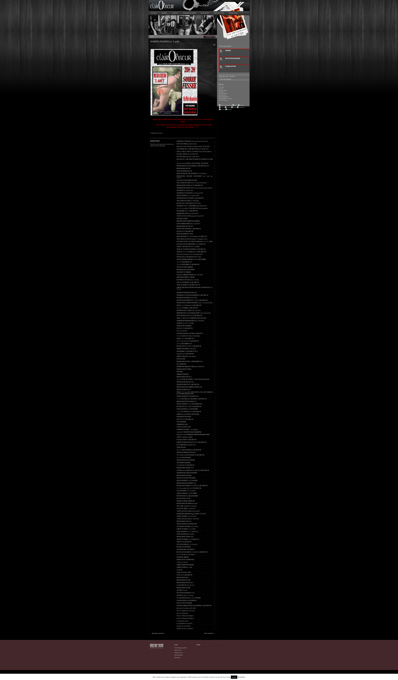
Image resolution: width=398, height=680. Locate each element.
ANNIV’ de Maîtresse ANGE (184, 437)
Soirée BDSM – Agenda (225, 98)
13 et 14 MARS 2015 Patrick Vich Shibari (188, 336)
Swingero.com (178, 653)
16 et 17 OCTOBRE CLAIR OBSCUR (187, 308)
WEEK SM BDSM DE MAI (184, 171)
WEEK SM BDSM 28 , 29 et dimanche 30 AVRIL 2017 (192, 236)
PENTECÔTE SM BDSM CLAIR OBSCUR (189, 229)
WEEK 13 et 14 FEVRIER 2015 (185, 338)
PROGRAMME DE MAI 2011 (185, 582)
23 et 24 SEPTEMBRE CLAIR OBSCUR (188, 264)
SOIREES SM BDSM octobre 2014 (186, 349)
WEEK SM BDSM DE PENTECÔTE (187, 524)
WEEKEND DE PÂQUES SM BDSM (187, 473)
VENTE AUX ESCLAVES (184, 427)
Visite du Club (219, 13)
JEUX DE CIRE (181, 359)
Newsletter (233, 13)
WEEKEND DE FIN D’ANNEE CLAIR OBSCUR (190, 198)
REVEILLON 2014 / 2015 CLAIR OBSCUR (189, 346)
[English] (241, 105)
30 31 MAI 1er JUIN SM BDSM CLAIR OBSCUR (190, 455)
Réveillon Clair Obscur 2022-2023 (186, 608)
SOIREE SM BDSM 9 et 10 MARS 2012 (188, 539)
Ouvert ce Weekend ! (182, 613)
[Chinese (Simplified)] (225, 105)
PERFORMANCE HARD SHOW (186, 269)
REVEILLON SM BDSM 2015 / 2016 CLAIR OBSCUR (192, 300)
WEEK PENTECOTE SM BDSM (186, 460)
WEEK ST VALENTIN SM (184, 542)
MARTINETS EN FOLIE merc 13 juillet (188, 280)
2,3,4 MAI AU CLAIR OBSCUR (185, 465)
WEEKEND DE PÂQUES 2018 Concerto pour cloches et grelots (194, 188)
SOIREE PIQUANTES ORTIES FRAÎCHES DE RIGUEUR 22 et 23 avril (195, 288)
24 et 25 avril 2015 (182, 331)
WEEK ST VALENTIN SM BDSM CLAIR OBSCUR (191, 249)
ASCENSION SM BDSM (183, 463)
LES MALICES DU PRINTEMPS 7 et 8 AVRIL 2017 (191, 244)
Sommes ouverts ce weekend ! (185, 628)
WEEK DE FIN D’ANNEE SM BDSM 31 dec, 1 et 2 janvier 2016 (194, 303)
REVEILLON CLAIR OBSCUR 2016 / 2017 (189, 257)
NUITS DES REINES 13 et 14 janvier (187, 544)
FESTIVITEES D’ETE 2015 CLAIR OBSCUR (189, 315)
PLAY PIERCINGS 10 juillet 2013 (186, 445)
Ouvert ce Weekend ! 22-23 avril (186, 611)
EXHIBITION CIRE (182, 424)
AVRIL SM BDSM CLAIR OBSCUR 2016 (188, 285)
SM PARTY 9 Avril (182, 590)
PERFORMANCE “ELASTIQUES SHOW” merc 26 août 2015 (194, 313)
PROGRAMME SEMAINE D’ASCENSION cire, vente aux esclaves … (195, 177)
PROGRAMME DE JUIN (183, 168)
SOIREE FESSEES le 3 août (164, 41)
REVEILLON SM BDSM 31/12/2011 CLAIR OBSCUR (192, 552)
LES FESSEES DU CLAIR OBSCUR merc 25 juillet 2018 (193, 149)
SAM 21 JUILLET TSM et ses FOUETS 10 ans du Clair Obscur (194, 151)
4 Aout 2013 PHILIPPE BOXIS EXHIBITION (189, 432)
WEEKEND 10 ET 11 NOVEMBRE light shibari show (192, 206)
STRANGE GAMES (182, 218)
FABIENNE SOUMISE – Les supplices (187, 429)
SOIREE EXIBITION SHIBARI (185, 565)
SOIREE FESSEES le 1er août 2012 (186, 516)
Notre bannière (178, 655)
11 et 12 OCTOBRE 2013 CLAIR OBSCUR (189, 411)
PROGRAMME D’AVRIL (184, 588)
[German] (228, 107)
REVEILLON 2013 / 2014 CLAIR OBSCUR (189, 406)
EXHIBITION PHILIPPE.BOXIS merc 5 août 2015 (190, 321)
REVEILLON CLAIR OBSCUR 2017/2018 (189, 203)
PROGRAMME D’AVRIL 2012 (185, 537)
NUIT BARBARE (181, 422)
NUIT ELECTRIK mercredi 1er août (187, 144)
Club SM (221, 87)
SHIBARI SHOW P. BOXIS (184, 369)
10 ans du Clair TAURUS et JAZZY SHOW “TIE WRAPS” (193, 163)
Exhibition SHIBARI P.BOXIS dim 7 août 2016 (190, 275)
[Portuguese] (241, 107)
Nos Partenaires (223, 94)
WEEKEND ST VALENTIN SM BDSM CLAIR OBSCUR (192, 295)
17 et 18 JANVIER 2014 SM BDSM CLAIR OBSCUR (192, 399)
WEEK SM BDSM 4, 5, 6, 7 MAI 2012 (187, 531)
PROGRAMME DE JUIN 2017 (185, 226)
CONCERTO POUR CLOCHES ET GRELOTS (189, 333)
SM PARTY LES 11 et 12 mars (185, 595)
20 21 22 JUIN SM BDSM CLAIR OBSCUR (189, 450)
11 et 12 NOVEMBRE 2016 (184, 262)
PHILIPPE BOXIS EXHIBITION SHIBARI (188, 221)
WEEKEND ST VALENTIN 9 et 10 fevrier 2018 (190, 193)
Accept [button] (234, 677)
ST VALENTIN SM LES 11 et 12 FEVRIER (189, 598)
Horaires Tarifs (223, 90)
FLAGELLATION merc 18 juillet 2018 (187, 154)
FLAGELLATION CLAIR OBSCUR (186, 439)
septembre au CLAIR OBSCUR (185, 354)
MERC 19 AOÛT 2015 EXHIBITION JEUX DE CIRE (191, 318)
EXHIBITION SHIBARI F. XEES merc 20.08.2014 (190, 366)
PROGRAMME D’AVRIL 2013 (185, 468)
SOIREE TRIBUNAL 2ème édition (186, 356)
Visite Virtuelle (223, 100)
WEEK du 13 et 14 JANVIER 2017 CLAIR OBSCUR (191, 252)
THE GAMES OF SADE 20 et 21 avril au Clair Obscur (192, 183)
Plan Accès (205, 13)
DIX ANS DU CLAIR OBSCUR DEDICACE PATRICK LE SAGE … (195, 160)
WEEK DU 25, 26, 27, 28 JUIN (185, 323)
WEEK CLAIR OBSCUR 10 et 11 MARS (188, 246)
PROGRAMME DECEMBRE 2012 (186, 483)
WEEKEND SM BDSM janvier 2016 (187, 297)
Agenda (164, 13)
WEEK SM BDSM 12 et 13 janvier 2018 (188, 195)
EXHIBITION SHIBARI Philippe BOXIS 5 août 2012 (191, 514)
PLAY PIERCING (181, 364)
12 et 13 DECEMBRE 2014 (184, 343)
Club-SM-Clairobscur (158, 647)
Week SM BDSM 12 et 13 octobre (186, 491)
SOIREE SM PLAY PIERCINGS (185, 559)
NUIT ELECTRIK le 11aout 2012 (186, 508)
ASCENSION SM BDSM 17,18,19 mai (187, 526)
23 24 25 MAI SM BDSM (184, 457)
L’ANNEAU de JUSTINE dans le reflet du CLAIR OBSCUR (193, 470)
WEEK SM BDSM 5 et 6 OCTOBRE (187, 493)
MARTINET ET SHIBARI (184, 272)
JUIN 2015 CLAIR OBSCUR (185, 328)
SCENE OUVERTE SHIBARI (185, 267)
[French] (222, 107)
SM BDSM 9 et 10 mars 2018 (185, 190)
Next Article (209, 633)
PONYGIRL (180, 371)
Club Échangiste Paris (180, 648)
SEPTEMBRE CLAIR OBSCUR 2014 (187, 351)
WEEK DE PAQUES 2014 (184, 389)
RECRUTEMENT (224, 97)
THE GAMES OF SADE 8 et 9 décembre (188, 201)
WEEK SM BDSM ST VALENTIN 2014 (188, 396)
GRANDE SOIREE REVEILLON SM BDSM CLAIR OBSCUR (194, 605)
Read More (241, 677)
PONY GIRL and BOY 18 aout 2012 (187, 506)
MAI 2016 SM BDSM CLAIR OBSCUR (188, 282)
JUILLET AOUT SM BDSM (184, 603)
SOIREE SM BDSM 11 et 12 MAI (186, 529)
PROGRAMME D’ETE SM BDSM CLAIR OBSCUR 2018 (193, 166)
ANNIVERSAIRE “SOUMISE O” (186, 549)
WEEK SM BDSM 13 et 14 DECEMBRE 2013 (190, 404)
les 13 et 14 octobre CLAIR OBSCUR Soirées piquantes (192, 208)
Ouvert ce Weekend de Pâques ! (185, 616)
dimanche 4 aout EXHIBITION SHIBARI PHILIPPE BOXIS (193, 434)
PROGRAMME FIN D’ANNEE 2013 (187, 401)
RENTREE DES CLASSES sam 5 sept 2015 (189, 310)
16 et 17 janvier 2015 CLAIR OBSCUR (188, 341)
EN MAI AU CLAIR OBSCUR (185, 231)
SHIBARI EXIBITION (183, 374)
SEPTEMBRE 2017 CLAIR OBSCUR (187, 211)
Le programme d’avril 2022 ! (185, 623)
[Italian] (234, 107)
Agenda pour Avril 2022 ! (184, 626)
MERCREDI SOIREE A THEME (186, 277)
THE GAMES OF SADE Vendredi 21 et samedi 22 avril (192, 239)
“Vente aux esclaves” (182, 562)
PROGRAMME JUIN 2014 (184, 377)
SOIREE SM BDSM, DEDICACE (186, 501)
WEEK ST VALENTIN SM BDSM (186, 478)
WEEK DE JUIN (181, 447)
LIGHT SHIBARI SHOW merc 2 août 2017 (188, 223)
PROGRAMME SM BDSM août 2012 (187, 503)
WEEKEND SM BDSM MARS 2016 (187, 292)
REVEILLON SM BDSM (184, 547)
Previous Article (158, 633)
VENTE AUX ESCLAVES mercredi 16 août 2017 (190, 216)
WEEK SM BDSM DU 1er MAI (185, 534)
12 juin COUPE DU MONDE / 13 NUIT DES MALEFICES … (194, 379)
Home (152, 36)
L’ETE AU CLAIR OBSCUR (184, 575)
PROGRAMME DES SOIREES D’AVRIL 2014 (189, 387)
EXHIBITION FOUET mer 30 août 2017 (188, 213)
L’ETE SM (179, 570)
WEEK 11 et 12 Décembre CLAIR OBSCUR (189, 305)
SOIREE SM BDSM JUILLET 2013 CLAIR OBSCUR (191, 442)
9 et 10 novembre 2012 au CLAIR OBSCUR (189, 488)
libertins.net (177, 650)
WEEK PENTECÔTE (182, 577)
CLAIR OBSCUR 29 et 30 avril (185, 585)
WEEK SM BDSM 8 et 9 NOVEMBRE (187, 409)
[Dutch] (235, 105)
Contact (175, 13)
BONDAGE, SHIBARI (183, 557)
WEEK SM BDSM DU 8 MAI (185, 234)
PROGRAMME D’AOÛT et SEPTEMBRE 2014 (190, 361)
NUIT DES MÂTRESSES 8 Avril (186, 593)
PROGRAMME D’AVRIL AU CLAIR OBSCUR (190, 185)
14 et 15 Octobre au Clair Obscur (186, 554)
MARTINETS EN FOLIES (184, 417)
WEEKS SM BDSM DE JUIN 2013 (186, 452)
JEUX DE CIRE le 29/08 (183, 498)
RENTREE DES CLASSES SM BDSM (187, 496)
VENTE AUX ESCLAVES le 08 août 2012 (188, 511)
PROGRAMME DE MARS (184, 475)
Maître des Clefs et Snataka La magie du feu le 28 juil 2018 (193, 146)
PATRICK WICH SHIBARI (184, 326)
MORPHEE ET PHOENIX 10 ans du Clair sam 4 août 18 (192, 141)
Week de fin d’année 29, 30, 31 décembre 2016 (190, 254)
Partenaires (177, 657)
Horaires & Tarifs (189, 13)
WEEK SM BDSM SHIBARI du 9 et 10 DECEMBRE (191, 259)
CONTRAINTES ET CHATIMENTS (187, 600)
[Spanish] (228, 109)
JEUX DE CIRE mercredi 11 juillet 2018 (188, 156)
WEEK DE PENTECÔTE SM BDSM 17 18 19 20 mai (191, 173)
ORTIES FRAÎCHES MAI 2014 (185, 382)
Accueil (154, 13)
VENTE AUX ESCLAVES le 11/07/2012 (188, 519)
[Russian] (222, 109)
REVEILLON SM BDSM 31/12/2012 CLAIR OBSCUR (192, 485)
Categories (208, 37)
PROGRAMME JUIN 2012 (184, 521)
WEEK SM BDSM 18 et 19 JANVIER (187, 480)
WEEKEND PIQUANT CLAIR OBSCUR (188, 384)
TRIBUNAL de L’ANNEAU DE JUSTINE (188, 414)
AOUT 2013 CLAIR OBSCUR (185, 419)
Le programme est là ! (183, 621)
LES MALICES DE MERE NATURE (187, 180)
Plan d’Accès (222, 95)
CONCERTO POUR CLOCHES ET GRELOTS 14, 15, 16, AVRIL (195, 241)
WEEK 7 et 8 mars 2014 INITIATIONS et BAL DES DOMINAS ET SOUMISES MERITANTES (195, 393)
